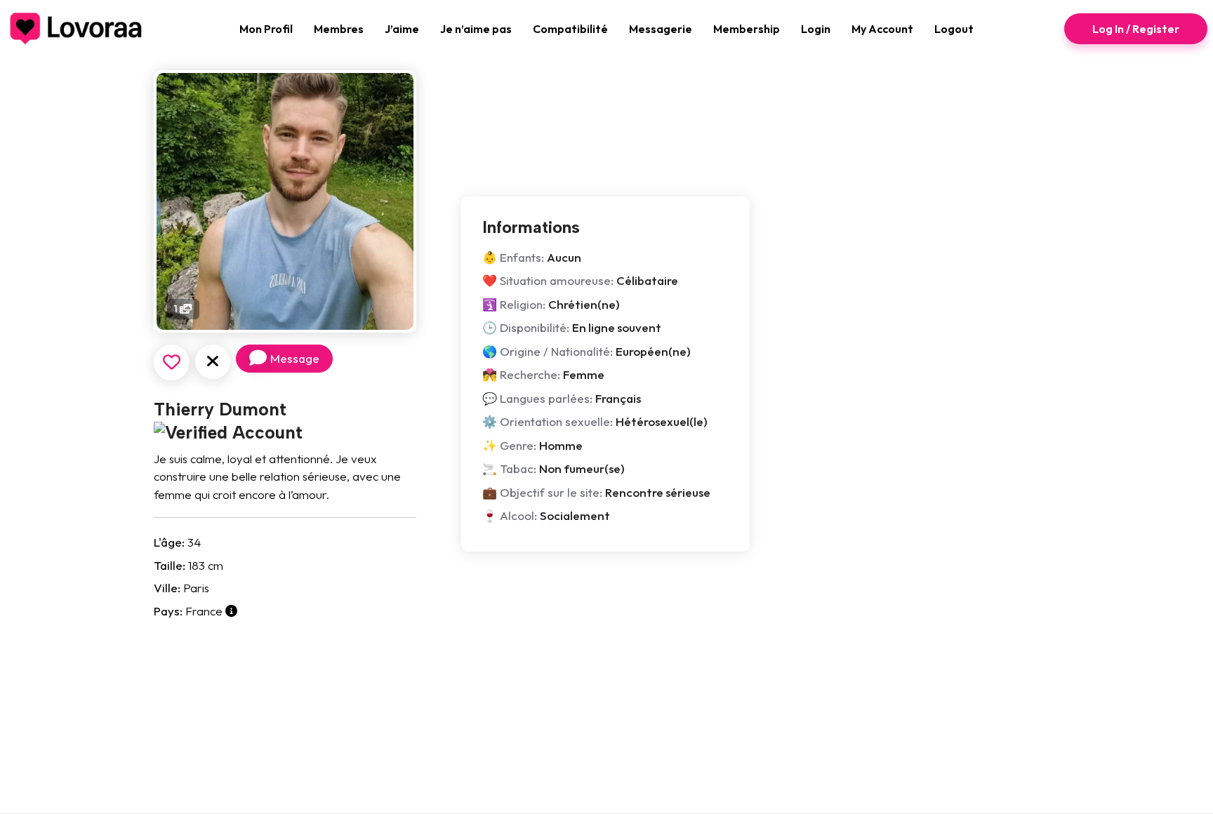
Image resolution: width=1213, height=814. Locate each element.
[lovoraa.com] (76, 28)
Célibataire (647, 280)
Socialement (575, 515)
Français (618, 398)
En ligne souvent (616, 327)
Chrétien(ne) (584, 304)
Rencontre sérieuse (657, 492)
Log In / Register (1135, 29)
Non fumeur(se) (582, 468)
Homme (561, 445)
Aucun (564, 257)
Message (294, 358)
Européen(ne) (653, 351)
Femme (583, 374)
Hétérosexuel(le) (662, 421)
